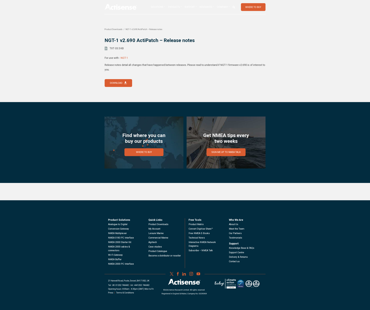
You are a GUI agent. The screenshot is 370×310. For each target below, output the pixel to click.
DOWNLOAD (116, 83)
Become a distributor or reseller (164, 255)
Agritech (152, 242)
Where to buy (144, 152)
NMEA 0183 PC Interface (121, 237)
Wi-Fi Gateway (115, 255)
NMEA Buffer (115, 259)
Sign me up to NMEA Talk (226, 152)
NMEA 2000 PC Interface (121, 263)
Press (110, 293)
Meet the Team (236, 228)
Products (174, 7)
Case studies (155, 246)
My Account (154, 228)
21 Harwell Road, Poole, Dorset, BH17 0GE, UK (128, 281)
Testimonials (235, 237)
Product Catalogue (157, 251)
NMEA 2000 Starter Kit (119, 242)
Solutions (157, 7)
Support (190, 7)
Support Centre (236, 252)
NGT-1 (124, 57)
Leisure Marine (156, 233)
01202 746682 (122, 285)
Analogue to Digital (117, 224)
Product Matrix (196, 224)
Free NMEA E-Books (199, 233)
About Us (233, 224)
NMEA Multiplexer (117, 233)
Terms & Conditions (125, 293)
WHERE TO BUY (253, 7)
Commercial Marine (158, 237)
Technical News (197, 237)
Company (222, 7)
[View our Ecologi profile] (225, 285)
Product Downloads (113, 29)
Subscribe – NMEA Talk (201, 250)
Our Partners (235, 233)
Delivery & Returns (238, 257)
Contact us (234, 261)
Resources (205, 7)
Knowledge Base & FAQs (241, 248)
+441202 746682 (141, 285)
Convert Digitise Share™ (201, 228)
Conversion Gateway (118, 228)
